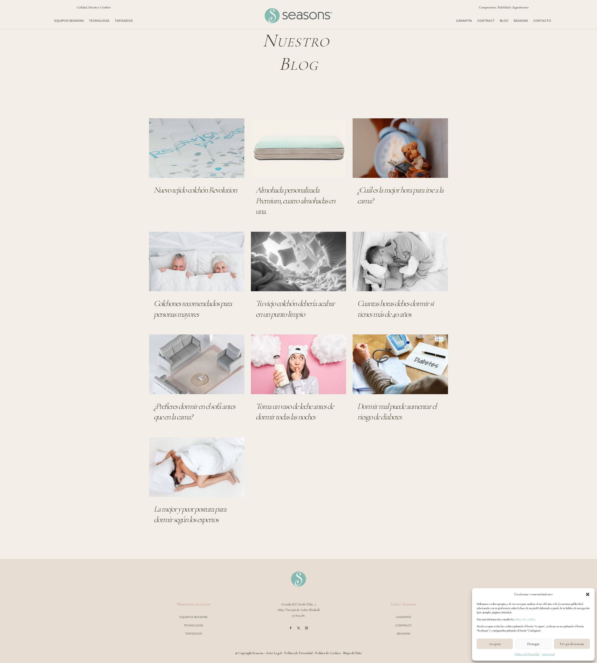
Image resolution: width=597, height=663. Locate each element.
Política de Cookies (328, 653)
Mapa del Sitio (352, 653)
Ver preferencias (572, 644)
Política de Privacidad (526, 654)
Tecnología (99, 20)
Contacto (542, 20)
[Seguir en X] (298, 628)
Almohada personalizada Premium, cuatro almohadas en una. (295, 200)
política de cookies (524, 619)
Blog (504, 20)
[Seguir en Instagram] (306, 628)
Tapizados (124, 20)
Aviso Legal (548, 654)
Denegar (533, 644)
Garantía (464, 20)
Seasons (521, 20)
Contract (486, 20)
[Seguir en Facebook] (290, 628)
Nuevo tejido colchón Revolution (195, 190)
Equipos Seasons (69, 20)
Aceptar (495, 644)
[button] (587, 594)
